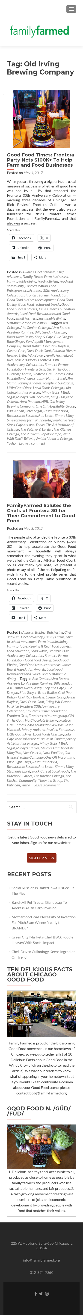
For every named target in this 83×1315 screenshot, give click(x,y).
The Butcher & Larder (36, 429)
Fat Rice (13, 706)
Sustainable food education (27, 323)
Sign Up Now (41, 858)
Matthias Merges (27, 392)
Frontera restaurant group (48, 715)
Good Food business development (31, 299)
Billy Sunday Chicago (50, 332)
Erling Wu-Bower (31, 355)
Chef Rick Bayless (56, 346)
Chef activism (45, 272)
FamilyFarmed (56, 355)
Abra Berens (60, 327)
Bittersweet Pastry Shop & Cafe (30, 336)
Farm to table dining (21, 281)
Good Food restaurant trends (39, 304)
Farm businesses (56, 276)
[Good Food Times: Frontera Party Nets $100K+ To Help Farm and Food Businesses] (41, 118)
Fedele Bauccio (26, 360)
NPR (44, 401)
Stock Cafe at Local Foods (25, 424)
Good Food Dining (38, 660)
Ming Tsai (57, 397)
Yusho (11, 443)
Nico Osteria (32, 752)
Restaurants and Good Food (27, 674)
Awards (28, 272)
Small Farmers (26, 318)
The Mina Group (50, 780)
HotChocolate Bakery (41, 720)
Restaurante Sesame (22, 415)
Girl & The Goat (58, 369)
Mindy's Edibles (27, 748)
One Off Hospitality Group (55, 406)
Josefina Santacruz (60, 729)
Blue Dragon (63, 336)
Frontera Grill (35, 369)
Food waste (39, 650)
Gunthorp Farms (19, 373)
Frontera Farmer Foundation (46, 295)
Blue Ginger (15, 341)
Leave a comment (32, 443)
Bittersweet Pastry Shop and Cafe (39, 688)
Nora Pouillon (29, 401)
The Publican (29, 434)
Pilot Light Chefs (19, 762)
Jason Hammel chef (51, 378)
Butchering (55, 632)
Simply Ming (64, 415)
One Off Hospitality (59, 757)
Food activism (48, 281)
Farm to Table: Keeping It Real (28, 646)
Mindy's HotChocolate (32, 397)
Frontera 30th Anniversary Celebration (33, 362)
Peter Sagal (33, 410)
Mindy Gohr (50, 392)
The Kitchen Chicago (49, 775)
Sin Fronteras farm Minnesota (29, 420)
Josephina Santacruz (58, 383)
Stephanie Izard (63, 420)
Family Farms (33, 276)
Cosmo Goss (16, 350)
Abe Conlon (40, 678)
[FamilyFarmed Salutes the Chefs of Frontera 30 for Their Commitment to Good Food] (41, 478)
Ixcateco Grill (43, 373)
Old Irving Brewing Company (38, 754)
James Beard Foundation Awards (39, 666)
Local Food (28, 313)
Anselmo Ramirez (20, 332)
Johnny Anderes (29, 383)
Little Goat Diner (19, 387)
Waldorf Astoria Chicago (54, 438)
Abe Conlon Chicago (35, 327)
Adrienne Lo (16, 683)
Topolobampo (51, 434)
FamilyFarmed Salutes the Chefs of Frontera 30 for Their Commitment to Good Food (41, 513)
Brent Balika (32, 346)
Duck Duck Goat (39, 350)
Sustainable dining (51, 318)
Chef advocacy (32, 637)
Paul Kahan (15, 410)
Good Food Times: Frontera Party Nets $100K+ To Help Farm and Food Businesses (40, 160)
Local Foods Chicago (48, 387)
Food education (36, 286)
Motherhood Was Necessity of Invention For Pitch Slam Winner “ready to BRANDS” (44, 922)
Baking (40, 632)
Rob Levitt (45, 415)
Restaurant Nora (55, 410)
